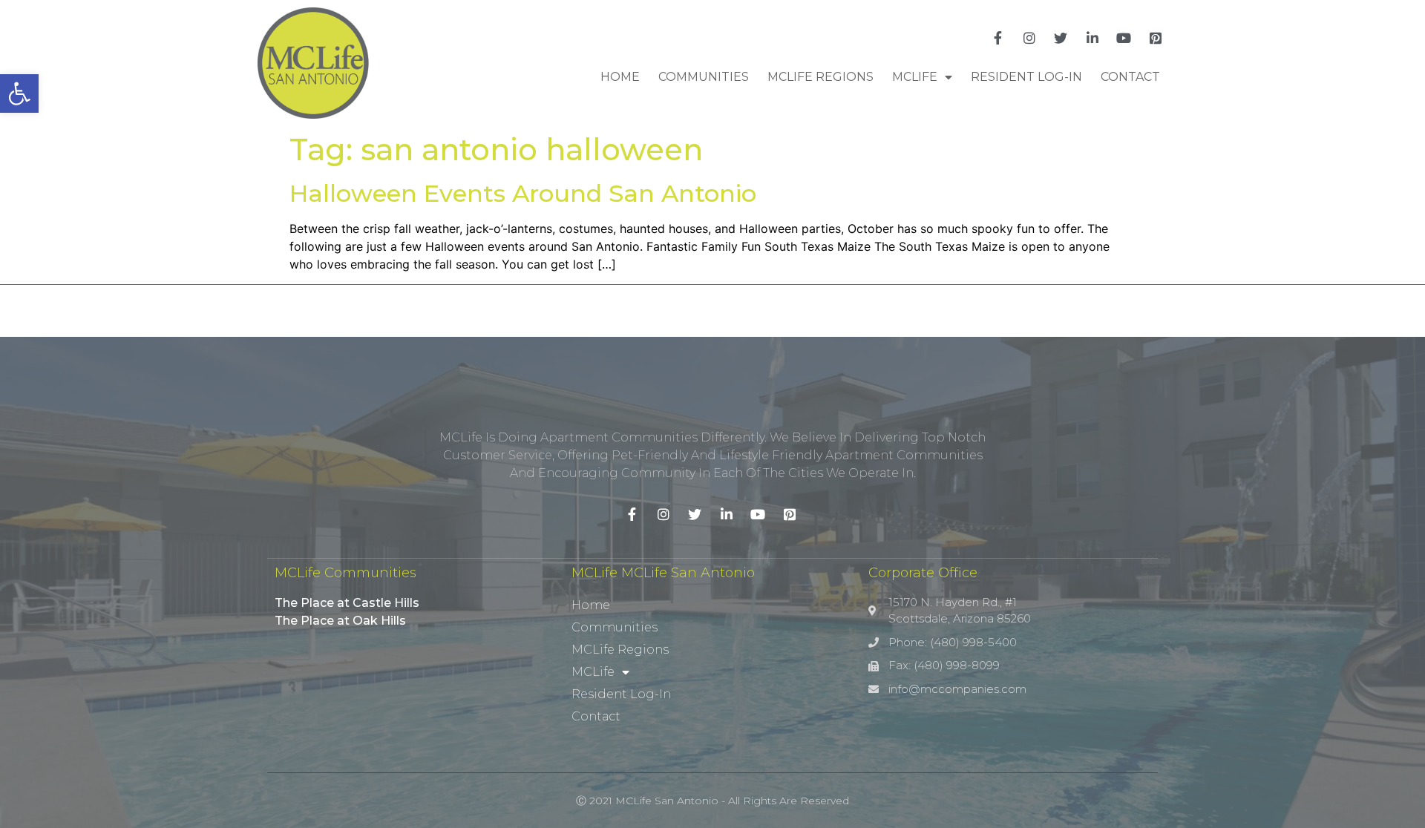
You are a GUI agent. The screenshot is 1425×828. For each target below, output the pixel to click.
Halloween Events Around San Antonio (522, 193)
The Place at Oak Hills (340, 621)
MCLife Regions (820, 77)
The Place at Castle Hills (347, 603)
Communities (703, 77)
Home (620, 77)
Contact (1130, 77)
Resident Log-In (1026, 77)
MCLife (914, 77)
